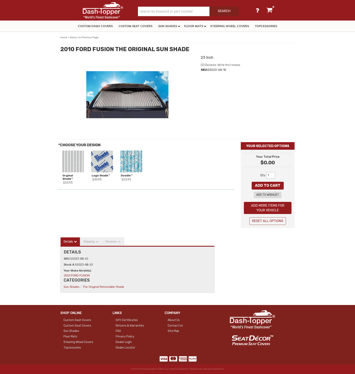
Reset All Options (267, 221)
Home (63, 37)
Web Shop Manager (213, 369)
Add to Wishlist (267, 195)
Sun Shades (72, 287)
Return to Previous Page (84, 37)
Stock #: (69, 264)
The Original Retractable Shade (103, 287)
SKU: (204, 70)
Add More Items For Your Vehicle (267, 208)
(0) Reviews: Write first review (220, 65)
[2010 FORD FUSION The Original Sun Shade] (127, 95)
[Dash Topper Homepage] (103, 10)
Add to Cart (267, 185)
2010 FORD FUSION (77, 275)
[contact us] (257, 10)
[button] (188, 11)
